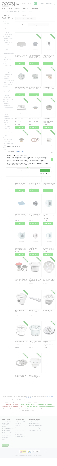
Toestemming (11, 151)
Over (23, 151)
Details (18, 151)
